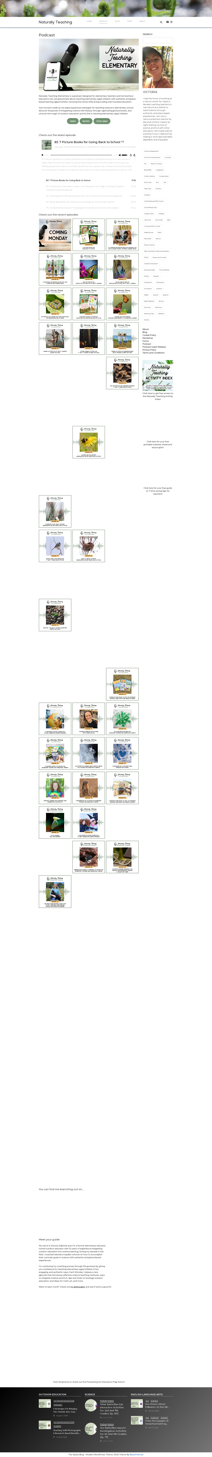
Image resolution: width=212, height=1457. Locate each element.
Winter (146, 320)
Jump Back (130, 155)
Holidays (161, 214)
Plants (146, 276)
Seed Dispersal (149, 301)
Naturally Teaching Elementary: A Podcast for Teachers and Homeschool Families (95, 147)
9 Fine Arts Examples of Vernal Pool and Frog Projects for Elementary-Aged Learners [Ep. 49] (157, 1422)
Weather (161, 314)
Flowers (158, 189)
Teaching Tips (149, 314)
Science (155, 295)
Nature (158, 239)
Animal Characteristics (152, 157)
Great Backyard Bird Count (154, 201)
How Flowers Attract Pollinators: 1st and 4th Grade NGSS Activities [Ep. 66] (158, 1405)
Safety (146, 295)
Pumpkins (148, 289)
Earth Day (148, 182)
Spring (161, 301)
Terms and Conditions (153, 353)
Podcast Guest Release (154, 347)
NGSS (146, 257)
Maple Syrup (148, 232)
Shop (129, 22)
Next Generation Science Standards (156, 251)
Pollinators (160, 282)
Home (89, 22)
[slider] (81, 155)
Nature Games (149, 245)
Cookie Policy (149, 335)
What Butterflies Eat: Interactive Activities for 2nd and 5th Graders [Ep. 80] (112, 1409)
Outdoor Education (151, 264)
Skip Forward (134, 155)
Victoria (150, 92)
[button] (89, 181)
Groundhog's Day (150, 207)
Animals (168, 157)
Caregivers (159, 170)
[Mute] (120, 155)
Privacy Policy (149, 350)
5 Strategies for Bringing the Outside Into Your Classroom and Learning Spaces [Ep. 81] (65, 1410)
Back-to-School (156, 164)
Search (147, 34)
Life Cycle (147, 220)
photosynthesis (149, 270)
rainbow (159, 289)
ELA (157, 182)
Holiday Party (149, 214)
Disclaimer (147, 338)
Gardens (147, 195)
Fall (165, 182)
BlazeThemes (136, 1454)
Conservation (164, 176)
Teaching (158, 307)
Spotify (86, 121)
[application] (89, 155)
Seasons (165, 295)
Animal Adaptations (151, 151)
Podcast (103, 22)
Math (159, 232)
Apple (73, 121)
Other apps (102, 121)
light (168, 220)
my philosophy (77, 1287)
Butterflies (147, 170)
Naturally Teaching (55, 23)
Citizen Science (149, 176)
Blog (117, 22)
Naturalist (147, 239)
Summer (147, 307)
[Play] (42, 155)
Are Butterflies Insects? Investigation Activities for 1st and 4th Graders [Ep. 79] (113, 1432)
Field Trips (147, 189)
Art (145, 164)
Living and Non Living (152, 226)
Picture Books (164, 270)
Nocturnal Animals (159, 257)
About (142, 22)
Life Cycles (159, 220)
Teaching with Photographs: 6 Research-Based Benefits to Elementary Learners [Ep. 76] (67, 1432)
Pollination (148, 282)
